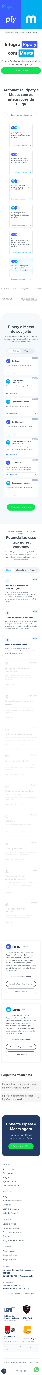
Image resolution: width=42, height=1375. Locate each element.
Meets (23, 32)
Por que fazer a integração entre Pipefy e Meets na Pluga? (19, 1086)
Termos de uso (33, 1362)
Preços (6, 1177)
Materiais (7, 1205)
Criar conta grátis (21, 1146)
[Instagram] (21, 1371)
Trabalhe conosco (11, 1228)
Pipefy (17, 32)
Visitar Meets (20, 1054)
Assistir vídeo (10, 684)
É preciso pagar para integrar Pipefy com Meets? (17, 1098)
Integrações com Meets (22, 1039)
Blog (5, 1196)
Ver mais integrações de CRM (21, 1047)
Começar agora (21, 70)
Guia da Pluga (10, 1213)
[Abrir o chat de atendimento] (3, 1371)
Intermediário (21, 570)
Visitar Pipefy (20, 991)
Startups (6, 1236)
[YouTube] (17, 1371)
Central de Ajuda (11, 1209)
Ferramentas (9, 32)
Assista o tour (9, 1169)
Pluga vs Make (9, 1259)
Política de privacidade (18, 1362)
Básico (8, 570)
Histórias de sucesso (12, 1201)
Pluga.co (7, 7)
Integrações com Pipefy (22, 976)
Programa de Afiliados (13, 1240)
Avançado (33, 570)
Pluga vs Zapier (10, 1255)
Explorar (9, 717)
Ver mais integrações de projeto (21, 984)
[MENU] (39, 7)
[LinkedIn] (25, 1371)
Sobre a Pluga (9, 1224)
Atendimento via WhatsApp (22, 1294)
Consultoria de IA (11, 1186)
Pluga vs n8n (9, 1251)
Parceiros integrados (12, 1232)
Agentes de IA (9, 1182)
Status (21, 1366)
